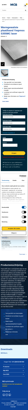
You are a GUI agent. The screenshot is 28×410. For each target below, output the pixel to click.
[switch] (24, 212)
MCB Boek (4, 353)
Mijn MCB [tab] (6, 370)
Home (3, 17)
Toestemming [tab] (5, 180)
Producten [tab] (6, 366)
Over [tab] (23, 180)
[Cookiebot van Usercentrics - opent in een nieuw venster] (19, 176)
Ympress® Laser (13, 334)
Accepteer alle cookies (14, 228)
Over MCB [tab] (6, 374)
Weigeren (14, 233)
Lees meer (5, 101)
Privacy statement (6, 403)
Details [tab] (14, 180)
